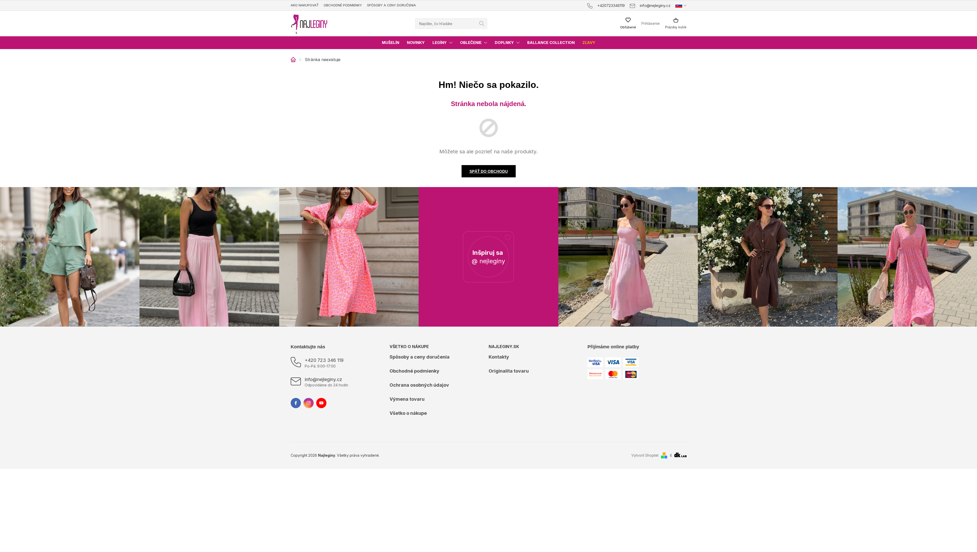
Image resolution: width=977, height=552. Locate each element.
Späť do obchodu (488, 171)
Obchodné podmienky (343, 5)
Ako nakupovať (305, 5)
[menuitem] (390, 42)
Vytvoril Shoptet (644, 455)
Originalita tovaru (509, 371)
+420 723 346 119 (324, 360)
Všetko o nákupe (408, 413)
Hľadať (482, 23)
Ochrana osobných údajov (419, 385)
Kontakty (499, 357)
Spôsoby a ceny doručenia (391, 5)
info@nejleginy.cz (323, 379)
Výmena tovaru (407, 399)
